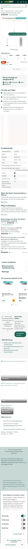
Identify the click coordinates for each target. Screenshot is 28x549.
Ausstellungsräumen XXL (10, 425)
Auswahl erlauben (10, 545)
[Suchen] (26, 5)
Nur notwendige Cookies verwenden (14, 541)
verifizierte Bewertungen (7, 224)
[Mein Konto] (21, 2)
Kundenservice (18, 421)
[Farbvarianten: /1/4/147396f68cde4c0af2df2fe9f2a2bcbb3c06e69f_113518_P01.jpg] (4, 56)
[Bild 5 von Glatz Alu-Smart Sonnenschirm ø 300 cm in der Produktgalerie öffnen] (21, 42)
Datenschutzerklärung (12, 482)
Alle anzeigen (14, 49)
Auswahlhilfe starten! (20, 334)
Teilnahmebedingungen (12, 486)
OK (22, 545)
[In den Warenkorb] (13, 300)
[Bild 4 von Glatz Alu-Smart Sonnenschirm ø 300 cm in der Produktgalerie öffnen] (7, 42)
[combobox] (12, 5)
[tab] (11, 304)
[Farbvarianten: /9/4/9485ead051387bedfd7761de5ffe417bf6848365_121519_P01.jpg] (24, 56)
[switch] (23, 520)
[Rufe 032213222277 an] (18, 2)
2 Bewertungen (13, 14)
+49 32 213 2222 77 (9, 429)
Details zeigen (17, 534)
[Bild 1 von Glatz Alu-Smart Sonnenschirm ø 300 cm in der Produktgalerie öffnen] (14, 26)
